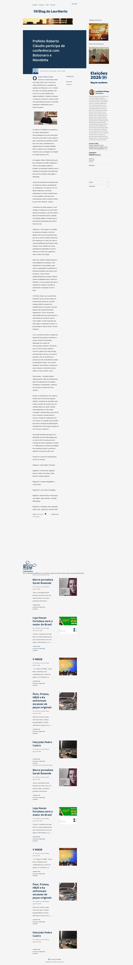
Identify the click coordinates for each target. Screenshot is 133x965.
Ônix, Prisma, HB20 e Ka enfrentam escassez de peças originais (42, 700)
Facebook (34, 5)
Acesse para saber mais (46, 451)
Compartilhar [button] (70, 76)
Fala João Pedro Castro (42, 743)
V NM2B (37, 659)
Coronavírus (69, 84)
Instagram (41, 5)
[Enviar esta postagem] (45, 514)
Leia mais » (35, 609)
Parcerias (52, 5)
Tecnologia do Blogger (55, 959)
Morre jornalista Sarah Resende (43, 581)
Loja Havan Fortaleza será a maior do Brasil (43, 621)
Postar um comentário (39, 607)
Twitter (47, 5)
